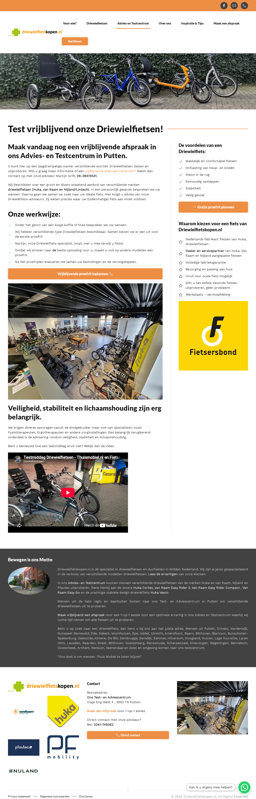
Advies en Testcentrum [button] (133, 23)
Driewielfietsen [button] (97, 23)
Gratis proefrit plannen (215, 207)
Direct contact (130, 735)
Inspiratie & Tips (192, 23)
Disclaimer (86, 796)
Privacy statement (19, 796)
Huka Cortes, (143, 588)
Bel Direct (75, 41)
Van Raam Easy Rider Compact (216, 588)
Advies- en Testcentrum (86, 583)
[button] (244, 787)
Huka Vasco (159, 592)
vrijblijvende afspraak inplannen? (110, 171)
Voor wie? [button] (70, 23)
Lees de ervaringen (163, 574)
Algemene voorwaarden (55, 796)
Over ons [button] (165, 23)
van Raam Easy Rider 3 (172, 588)
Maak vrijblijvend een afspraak (81, 615)
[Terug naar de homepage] (35, 32)
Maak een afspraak (227, 23)
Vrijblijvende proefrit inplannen (83, 274)
